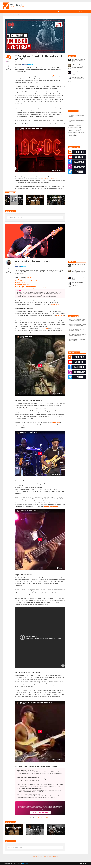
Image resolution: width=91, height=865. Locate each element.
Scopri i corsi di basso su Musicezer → (40, 812)
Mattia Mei (8, 266)
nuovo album (41, 122)
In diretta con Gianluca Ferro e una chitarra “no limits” (45, 856)
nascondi (28, 277)
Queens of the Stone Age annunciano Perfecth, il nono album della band (56, 199)
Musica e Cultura (41, 11)
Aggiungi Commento (8, 68)
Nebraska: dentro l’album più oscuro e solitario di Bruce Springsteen (56, 829)
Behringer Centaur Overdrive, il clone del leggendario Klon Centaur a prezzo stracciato (77, 129)
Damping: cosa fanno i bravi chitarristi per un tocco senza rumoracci (77, 120)
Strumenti (10, 11)
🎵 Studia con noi (52, 11)
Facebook (54, 178)
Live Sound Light (30, 11)
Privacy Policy (25, 863)
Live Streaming (11, 14)
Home (5, 11)
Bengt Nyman (41, 818)
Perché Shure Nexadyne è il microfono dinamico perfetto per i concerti (77, 115)
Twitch (43, 178)
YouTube (47, 178)
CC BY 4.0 (48, 818)
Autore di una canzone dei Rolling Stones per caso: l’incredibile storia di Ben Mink (35, 199)
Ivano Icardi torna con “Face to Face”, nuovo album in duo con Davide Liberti (14, 199)
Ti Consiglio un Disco (54, 75)
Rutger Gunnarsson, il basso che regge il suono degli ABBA (35, 828)
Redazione (9, 60)
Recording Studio (19, 11)
